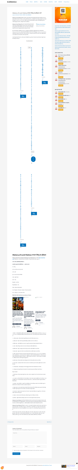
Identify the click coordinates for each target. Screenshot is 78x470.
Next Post (49, 421)
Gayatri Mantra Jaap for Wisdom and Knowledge (20, 68)
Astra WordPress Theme (47, 465)
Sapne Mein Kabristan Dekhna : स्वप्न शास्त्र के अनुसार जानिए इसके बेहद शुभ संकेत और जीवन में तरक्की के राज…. (62, 37)
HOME (27, 1)
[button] (37, 2)
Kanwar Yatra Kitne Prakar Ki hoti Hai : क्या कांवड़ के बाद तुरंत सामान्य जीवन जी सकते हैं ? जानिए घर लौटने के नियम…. (17, 303)
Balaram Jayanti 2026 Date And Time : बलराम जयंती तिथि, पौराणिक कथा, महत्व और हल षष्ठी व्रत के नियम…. (62, 32)
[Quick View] (20, 93)
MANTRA (35, 1)
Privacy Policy (66, 1)
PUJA (39, 320)
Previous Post (10, 421)
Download (60, 58)
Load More (29, 331)
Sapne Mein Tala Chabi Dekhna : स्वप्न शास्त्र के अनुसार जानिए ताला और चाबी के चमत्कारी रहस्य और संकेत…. (63, 27)
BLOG (41, 1)
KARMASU (12, 2)
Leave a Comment (15, 14)
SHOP (56, 1)
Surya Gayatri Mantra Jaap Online (31, 190)
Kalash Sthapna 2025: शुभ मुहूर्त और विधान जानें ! (40, 303)
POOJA (31, 1)
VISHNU (23, 14)
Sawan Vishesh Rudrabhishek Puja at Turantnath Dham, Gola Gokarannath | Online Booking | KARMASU (31, 98)
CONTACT (60, 1)
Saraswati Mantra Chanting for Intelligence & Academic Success (20, 206)
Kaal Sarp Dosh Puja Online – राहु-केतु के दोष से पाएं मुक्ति (42, 61)
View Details (23, 96)
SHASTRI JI (51, 1)
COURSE (45, 1)
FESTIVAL (28, 325)
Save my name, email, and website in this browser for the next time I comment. (28, 450)
